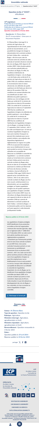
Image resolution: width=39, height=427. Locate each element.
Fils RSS (21, 416)
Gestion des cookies (28, 416)
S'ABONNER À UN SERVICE (19, 407)
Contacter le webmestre (11, 416)
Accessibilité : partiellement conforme (24, 415)
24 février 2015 (24, 337)
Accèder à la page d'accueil (2, 2)
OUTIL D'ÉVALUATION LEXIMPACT (19, 410)
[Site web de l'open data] (19, 385)
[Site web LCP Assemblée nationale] (19, 372)
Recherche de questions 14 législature (11, 6)
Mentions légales (9, 415)
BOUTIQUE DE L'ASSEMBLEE (19, 401)
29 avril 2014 (23, 335)
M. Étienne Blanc (17, 311)
